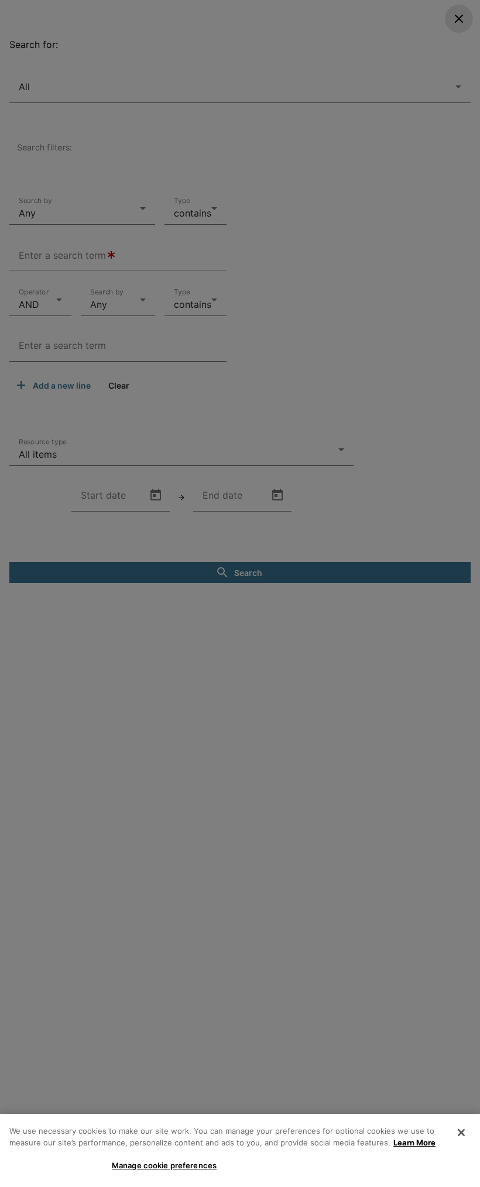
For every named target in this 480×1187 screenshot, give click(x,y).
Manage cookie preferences (164, 1165)
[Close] (461, 1132)
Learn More (414, 1142)
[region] (240, 1150)
